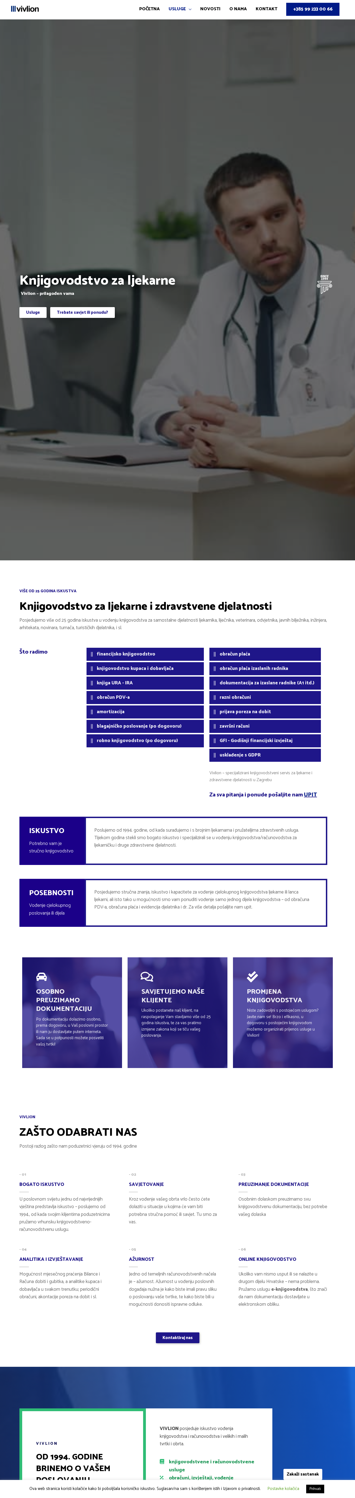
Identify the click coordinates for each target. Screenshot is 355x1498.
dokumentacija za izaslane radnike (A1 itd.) (267, 683)
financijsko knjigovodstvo (126, 654)
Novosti (210, 9)
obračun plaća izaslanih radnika (254, 668)
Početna (149, 9)
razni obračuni (235, 697)
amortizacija (111, 712)
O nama (238, 9)
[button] (33, 312)
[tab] (145, 654)
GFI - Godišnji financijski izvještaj (256, 741)
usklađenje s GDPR (240, 755)
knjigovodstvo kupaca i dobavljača (135, 668)
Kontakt (266, 9)
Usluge (177, 9)
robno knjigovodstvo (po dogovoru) (137, 741)
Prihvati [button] (315, 1489)
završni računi (235, 726)
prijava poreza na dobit (245, 712)
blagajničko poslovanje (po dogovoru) (139, 726)
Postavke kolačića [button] (283, 1488)
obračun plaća (235, 654)
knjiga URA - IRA (115, 683)
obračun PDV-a (113, 697)
